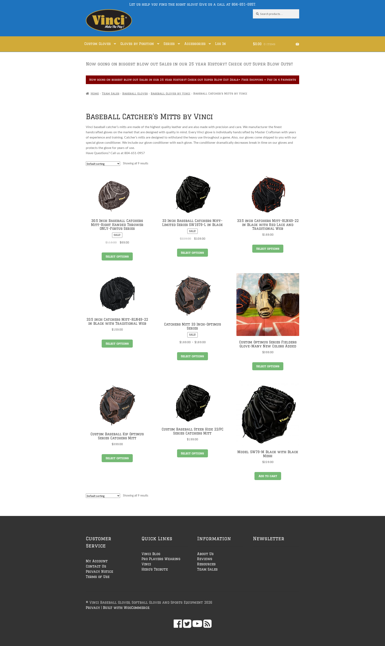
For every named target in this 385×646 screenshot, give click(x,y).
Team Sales (110, 93)
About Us (205, 554)
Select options (117, 256)
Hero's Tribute (155, 569)
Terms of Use (97, 577)
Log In (220, 44)
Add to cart (267, 476)
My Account (97, 561)
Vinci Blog (151, 554)
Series (169, 44)
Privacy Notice (99, 571)
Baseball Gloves (135, 93)
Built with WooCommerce (126, 607)
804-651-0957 (243, 4)
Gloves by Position (137, 44)
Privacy (93, 607)
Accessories (195, 44)
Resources (206, 564)
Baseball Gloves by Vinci (170, 93)
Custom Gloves (97, 44)
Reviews (204, 559)
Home (95, 93)
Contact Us (96, 566)
